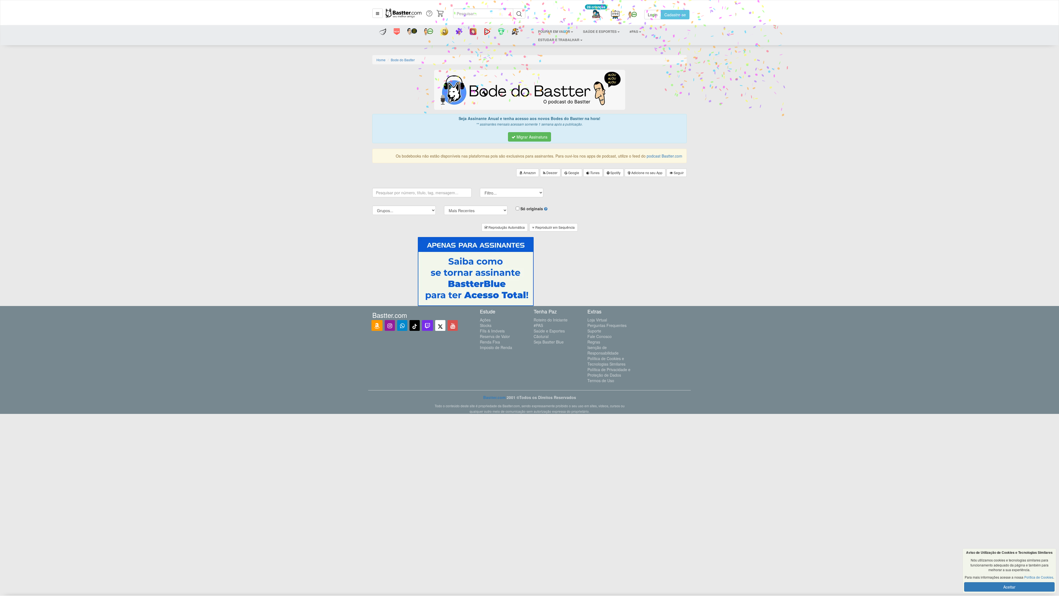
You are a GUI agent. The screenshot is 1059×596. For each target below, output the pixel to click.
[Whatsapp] (402, 325)
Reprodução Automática (506, 227)
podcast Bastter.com (664, 156)
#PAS (538, 325)
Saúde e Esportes (549, 331)
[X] (440, 325)
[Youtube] (453, 325)
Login (652, 14)
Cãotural (541, 336)
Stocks (485, 325)
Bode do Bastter (403, 59)
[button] (377, 13)
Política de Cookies (1038, 577)
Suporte (594, 331)
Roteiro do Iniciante (551, 320)
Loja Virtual (597, 320)
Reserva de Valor (495, 336)
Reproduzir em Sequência (554, 227)
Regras (593, 342)
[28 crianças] (596, 15)
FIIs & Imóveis (492, 331)
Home (381, 59)
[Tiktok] (415, 325)
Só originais (531, 208)
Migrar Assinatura (531, 137)
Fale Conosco (599, 336)
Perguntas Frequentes (607, 325)
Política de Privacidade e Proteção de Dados (608, 372)
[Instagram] (390, 325)
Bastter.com (494, 397)
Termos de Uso (600, 380)
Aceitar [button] (1009, 587)
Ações (485, 320)
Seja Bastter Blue (549, 342)
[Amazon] (377, 325)
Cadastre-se (675, 14)
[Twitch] (427, 325)
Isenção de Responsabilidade (603, 350)
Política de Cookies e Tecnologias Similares (606, 361)
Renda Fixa (490, 342)
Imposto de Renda (496, 347)
